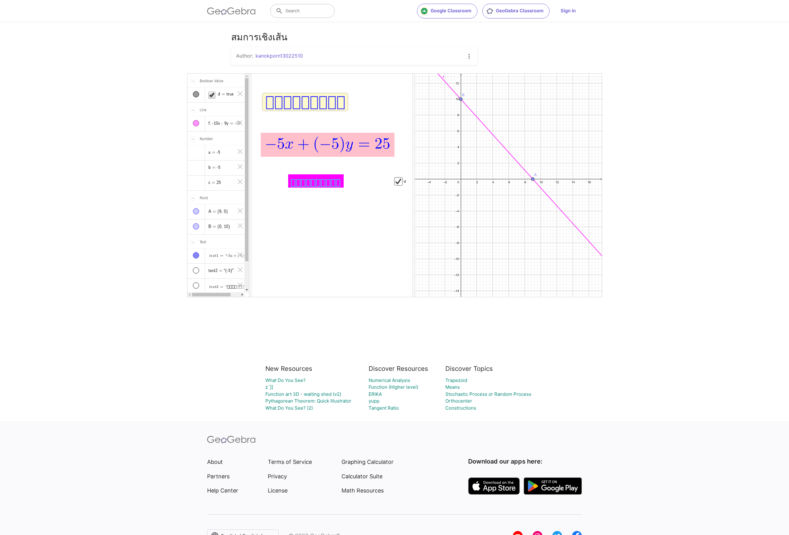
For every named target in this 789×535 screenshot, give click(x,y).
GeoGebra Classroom (519, 11)
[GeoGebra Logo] (231, 11)
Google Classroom (451, 11)
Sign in (568, 11)
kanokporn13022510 (279, 56)
